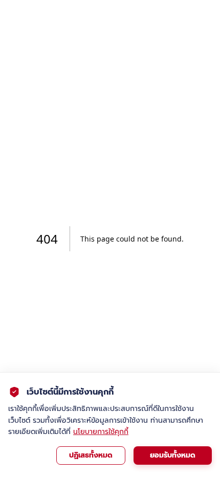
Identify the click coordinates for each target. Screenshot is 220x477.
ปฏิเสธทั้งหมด (91, 455)
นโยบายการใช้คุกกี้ (100, 431)
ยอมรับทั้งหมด (172, 455)
